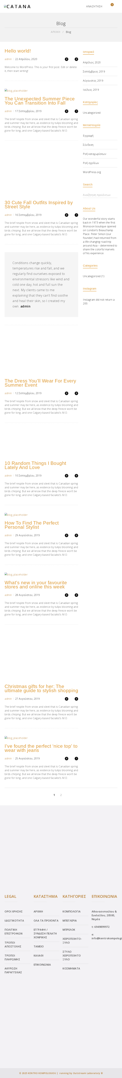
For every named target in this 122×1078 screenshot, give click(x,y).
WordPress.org (92, 172)
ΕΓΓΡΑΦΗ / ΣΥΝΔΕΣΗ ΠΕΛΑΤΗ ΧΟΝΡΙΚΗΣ (45, 933)
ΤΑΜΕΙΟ (39, 946)
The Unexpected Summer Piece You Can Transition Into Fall (40, 101)
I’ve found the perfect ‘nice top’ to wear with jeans (41, 748)
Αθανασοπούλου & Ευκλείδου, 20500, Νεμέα (104, 915)
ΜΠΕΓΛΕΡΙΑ (70, 920)
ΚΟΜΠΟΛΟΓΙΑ (72, 911)
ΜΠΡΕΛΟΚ (69, 929)
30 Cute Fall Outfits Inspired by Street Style (39, 204)
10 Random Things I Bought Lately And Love (35, 465)
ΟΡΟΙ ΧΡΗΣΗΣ (14, 911)
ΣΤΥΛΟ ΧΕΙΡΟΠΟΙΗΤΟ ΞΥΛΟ (72, 955)
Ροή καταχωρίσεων (94, 154)
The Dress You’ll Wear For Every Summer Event (40, 383)
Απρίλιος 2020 (92, 62)
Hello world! (18, 50)
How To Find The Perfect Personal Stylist (32, 525)
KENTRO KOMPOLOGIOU (42, 1073)
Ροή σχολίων (91, 163)
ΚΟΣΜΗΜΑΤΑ (71, 968)
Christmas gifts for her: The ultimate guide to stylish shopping (41, 688)
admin (8, 59)
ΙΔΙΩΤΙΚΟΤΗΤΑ (14, 920)
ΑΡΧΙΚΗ (55, 32)
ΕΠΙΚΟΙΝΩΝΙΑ (42, 964)
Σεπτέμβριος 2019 (94, 71)
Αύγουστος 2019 (93, 80)
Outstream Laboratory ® (88, 1073)
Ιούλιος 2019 (91, 89)
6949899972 (101, 927)
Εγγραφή (88, 135)
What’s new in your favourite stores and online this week (36, 584)
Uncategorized (92, 112)
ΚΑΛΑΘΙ (39, 955)
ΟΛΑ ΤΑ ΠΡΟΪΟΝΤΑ (46, 920)
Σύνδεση (88, 145)
